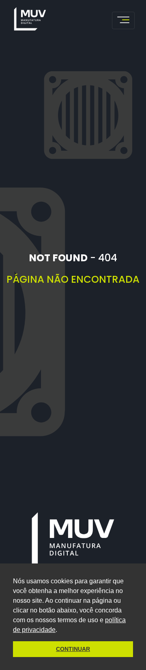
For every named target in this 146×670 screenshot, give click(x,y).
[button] (60, 630)
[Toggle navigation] (123, 20)
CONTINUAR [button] (73, 649)
